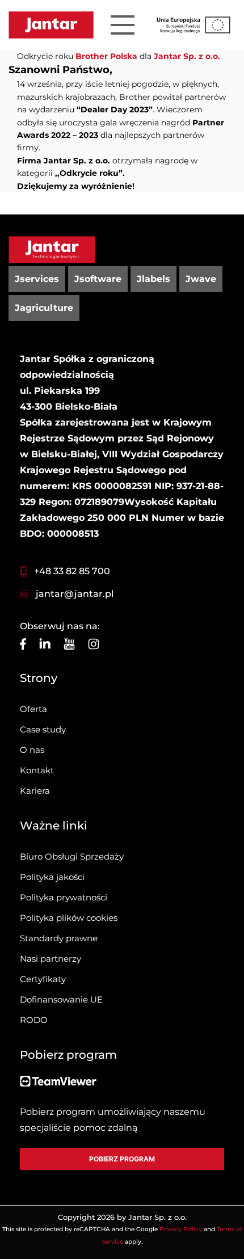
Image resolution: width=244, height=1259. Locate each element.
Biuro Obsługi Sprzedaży (72, 856)
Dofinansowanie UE (61, 999)
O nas (32, 749)
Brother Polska (106, 56)
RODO (34, 1019)
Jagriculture (44, 307)
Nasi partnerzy (50, 958)
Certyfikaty (43, 979)
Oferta (33, 709)
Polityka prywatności (63, 897)
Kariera (35, 790)
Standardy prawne (59, 938)
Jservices (37, 278)
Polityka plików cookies (68, 917)
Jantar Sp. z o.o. (187, 56)
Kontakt (37, 770)
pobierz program (122, 1159)
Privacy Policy (180, 1229)
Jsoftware (97, 278)
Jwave (201, 278)
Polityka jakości (52, 876)
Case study (43, 729)
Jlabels (153, 278)
